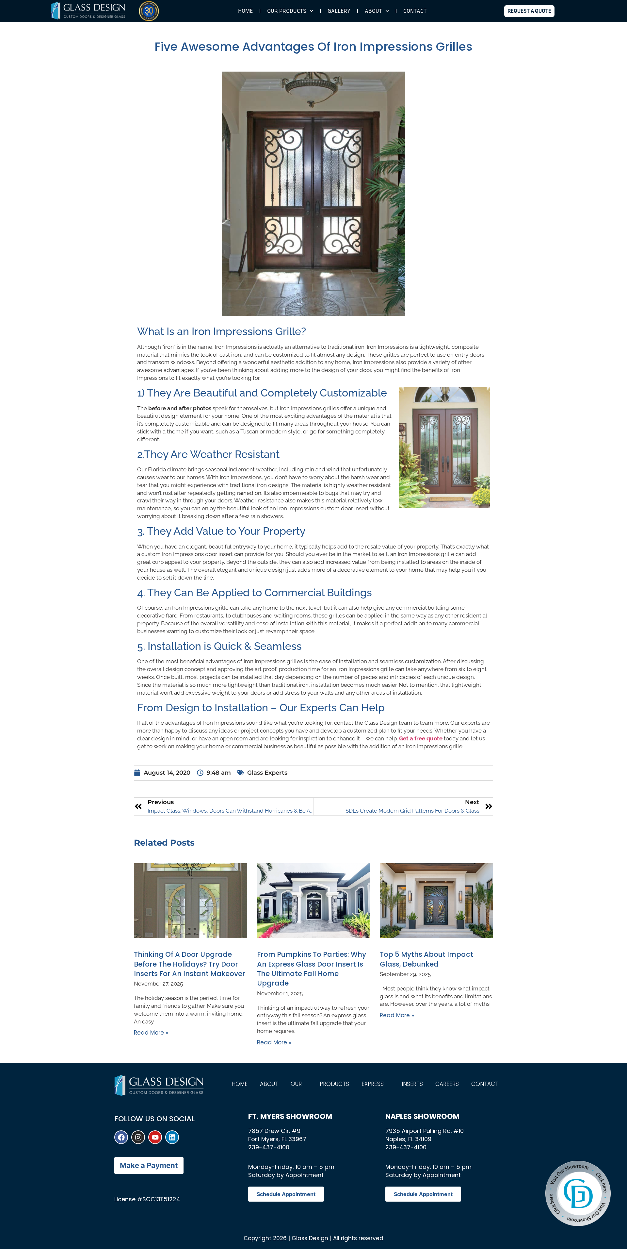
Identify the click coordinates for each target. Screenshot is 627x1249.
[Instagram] (138, 1137)
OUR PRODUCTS (320, 1084)
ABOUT (373, 11)
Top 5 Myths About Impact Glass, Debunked (426, 959)
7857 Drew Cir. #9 (274, 1131)
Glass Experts (267, 772)
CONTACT (414, 11)
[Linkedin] (172, 1137)
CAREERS (447, 1084)
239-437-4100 (268, 1147)
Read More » (151, 1033)
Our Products (286, 11)
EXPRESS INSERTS (392, 1084)
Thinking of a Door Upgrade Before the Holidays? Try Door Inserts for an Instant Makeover (189, 964)
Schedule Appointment (286, 1194)
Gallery (339, 11)
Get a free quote (420, 738)
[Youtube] (155, 1137)
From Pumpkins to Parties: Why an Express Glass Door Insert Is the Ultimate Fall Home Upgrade (311, 969)
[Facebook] (121, 1137)
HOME (245, 11)
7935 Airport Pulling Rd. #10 (424, 1131)
